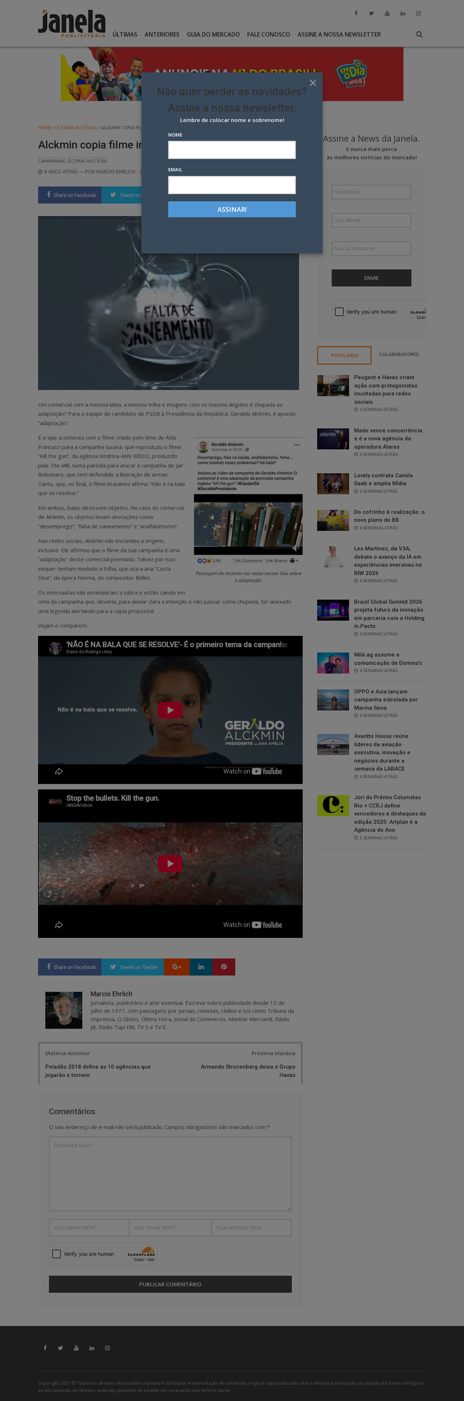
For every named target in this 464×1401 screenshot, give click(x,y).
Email (175, 169)
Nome (175, 134)
